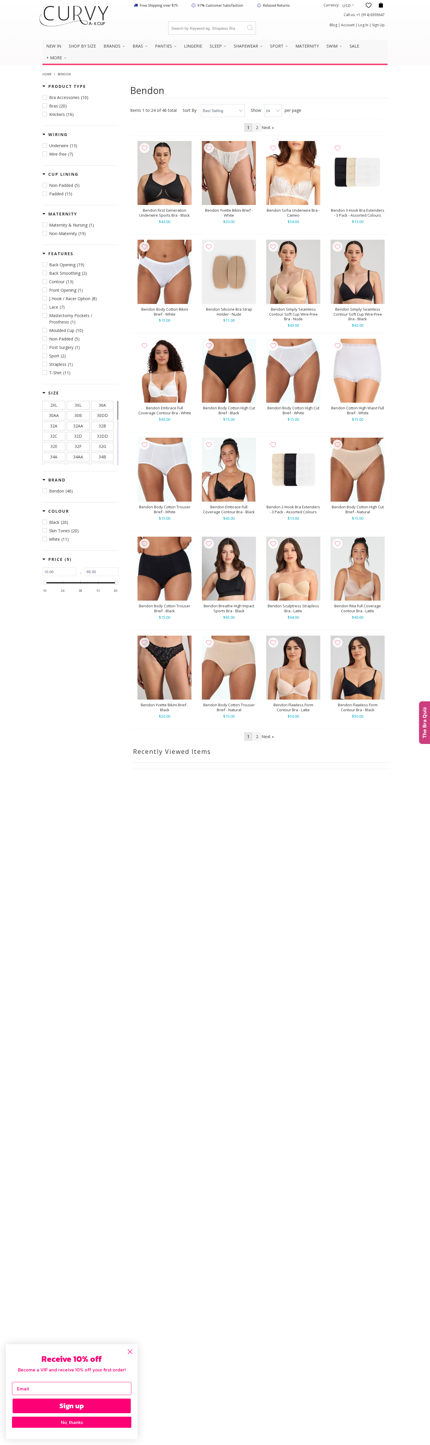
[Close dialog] (130, 1352)
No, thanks (72, 1422)
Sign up (71, 1406)
